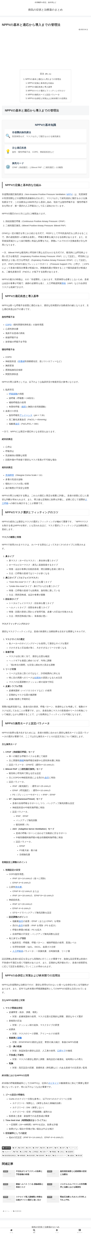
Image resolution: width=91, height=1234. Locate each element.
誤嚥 (19, 1038)
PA (57, 1148)
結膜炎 (37, 678)
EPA (43, 1148)
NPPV (69, 194)
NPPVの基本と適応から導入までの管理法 (43, 79)
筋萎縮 (21, 361)
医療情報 (7, 1148)
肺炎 (64, 283)
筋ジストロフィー (60, 1155)
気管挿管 (41, 1155)
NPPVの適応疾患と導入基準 (40, 87)
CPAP (37, 1148)
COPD (8, 324)
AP (15, 1148)
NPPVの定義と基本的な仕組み (41, 83)
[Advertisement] (45, 49)
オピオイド (53, 1083)
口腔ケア (61, 1051)
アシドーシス (26, 415)
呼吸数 (54, 1152)
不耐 (16, 1152)
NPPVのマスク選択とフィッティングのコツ (46, 91)
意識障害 (9, 475)
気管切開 (32, 1155)
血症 (17, 424)
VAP (63, 1148)
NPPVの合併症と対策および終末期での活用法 (47, 98)
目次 (42, 74)
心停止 (62, 1152)
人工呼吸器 (17, 951)
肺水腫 (18, 887)
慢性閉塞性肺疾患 (10, 1155)
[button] (84, 669)
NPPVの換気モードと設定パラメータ (44, 94)
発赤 (49, 1155)
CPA (29, 1148)
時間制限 (22, 1155)
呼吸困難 (13, 394)
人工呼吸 (24, 1152)
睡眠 (22, 760)
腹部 (24, 407)
